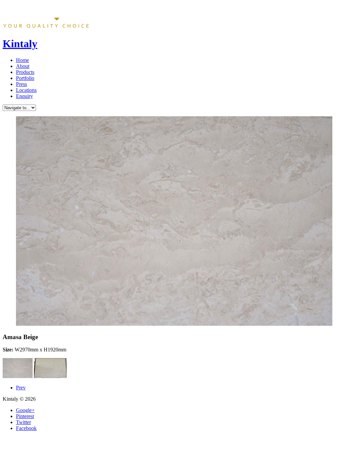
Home (22, 60)
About (22, 66)
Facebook (26, 428)
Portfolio (25, 78)
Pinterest (25, 416)
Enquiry (24, 96)
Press (21, 84)
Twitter (23, 422)
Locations (26, 90)
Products (25, 72)
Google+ (25, 410)
